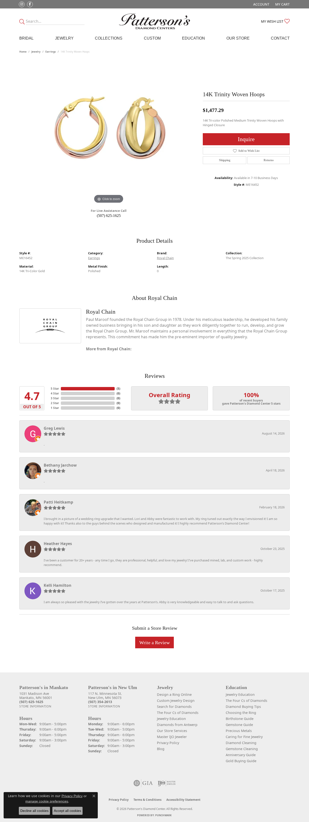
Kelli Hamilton (57, 585)
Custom (152, 38)
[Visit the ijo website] (167, 783)
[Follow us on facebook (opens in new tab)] (30, 4)
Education (193, 38)
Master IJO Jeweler (172, 736)
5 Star (55, 389)
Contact (280, 38)
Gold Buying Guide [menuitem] (241, 761)
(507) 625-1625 (109, 216)
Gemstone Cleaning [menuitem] (242, 748)
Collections (108, 38)
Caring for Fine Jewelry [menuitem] (244, 736)
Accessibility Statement (183, 800)
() (118, 389)
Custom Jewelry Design (176, 700)
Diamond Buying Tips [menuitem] (243, 706)
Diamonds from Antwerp (177, 724)
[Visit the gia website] (143, 783)
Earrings (50, 51)
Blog (160, 748)
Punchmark (163, 815)
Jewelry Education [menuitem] (240, 694)
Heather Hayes (58, 543)
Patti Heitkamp (58, 502)
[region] (108, 132)
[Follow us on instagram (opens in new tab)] (22, 4)
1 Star (55, 408)
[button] (260, 4)
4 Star (55, 393)
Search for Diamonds (174, 706)
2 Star (55, 403)
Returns (269, 160)
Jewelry (64, 38)
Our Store (238, 38)
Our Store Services (172, 730)
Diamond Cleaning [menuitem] (241, 742)
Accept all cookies (67, 811)
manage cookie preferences (46, 801)
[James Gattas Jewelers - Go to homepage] (154, 21)
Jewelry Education (171, 718)
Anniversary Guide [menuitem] (241, 755)
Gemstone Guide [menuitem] (239, 724)
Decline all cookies (34, 811)
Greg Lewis (54, 428)
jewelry (36, 51)
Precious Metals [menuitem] (239, 730)
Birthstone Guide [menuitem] (239, 718)
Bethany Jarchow (60, 465)
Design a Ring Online (174, 694)
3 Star (55, 398)
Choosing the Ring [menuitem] (241, 712)
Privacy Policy (168, 742)
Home (23, 51)
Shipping (224, 160)
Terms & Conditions (147, 800)
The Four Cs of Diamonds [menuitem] (246, 700)
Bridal (26, 38)
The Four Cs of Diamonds (177, 712)
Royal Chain (165, 258)
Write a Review (154, 642)
